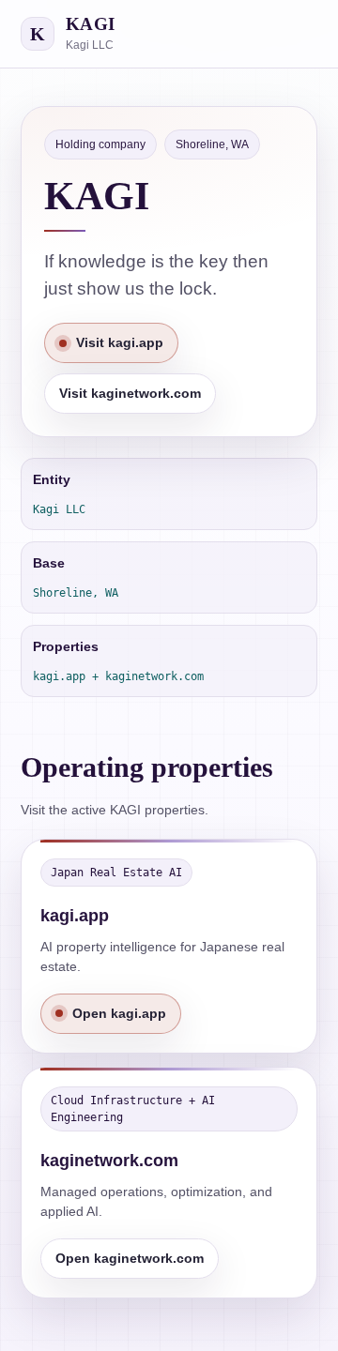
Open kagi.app (119, 1013)
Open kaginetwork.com (129, 1258)
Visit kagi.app (119, 342)
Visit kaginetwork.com (130, 393)
